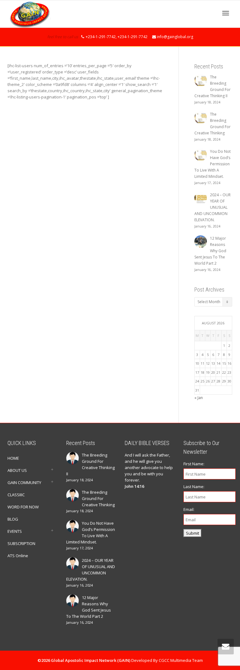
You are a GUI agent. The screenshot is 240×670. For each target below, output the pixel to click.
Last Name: (193, 486)
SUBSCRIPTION (21, 543)
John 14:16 (134, 486)
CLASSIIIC (16, 495)
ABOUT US (17, 470)
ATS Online (18, 555)
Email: (188, 509)
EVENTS (15, 531)
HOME (13, 458)
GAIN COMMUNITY (24, 482)
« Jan (198, 397)
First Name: (193, 464)
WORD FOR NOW (23, 507)
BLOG (13, 519)
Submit (192, 533)
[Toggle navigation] (225, 13)
